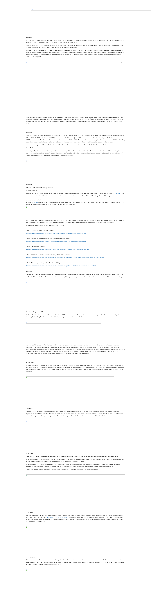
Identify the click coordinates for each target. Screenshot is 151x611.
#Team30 (117, 194)
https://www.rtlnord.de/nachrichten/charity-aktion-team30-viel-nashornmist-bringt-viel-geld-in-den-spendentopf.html (57, 249)
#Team (36, 202)
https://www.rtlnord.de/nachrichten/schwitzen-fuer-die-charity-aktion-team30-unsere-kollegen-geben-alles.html (56, 241)
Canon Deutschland (63, 517)
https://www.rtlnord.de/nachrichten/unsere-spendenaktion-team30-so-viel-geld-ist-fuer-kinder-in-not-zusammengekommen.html (61, 266)
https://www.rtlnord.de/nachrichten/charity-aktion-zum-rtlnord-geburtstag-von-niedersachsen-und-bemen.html (56, 233)
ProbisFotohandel (50, 517)
